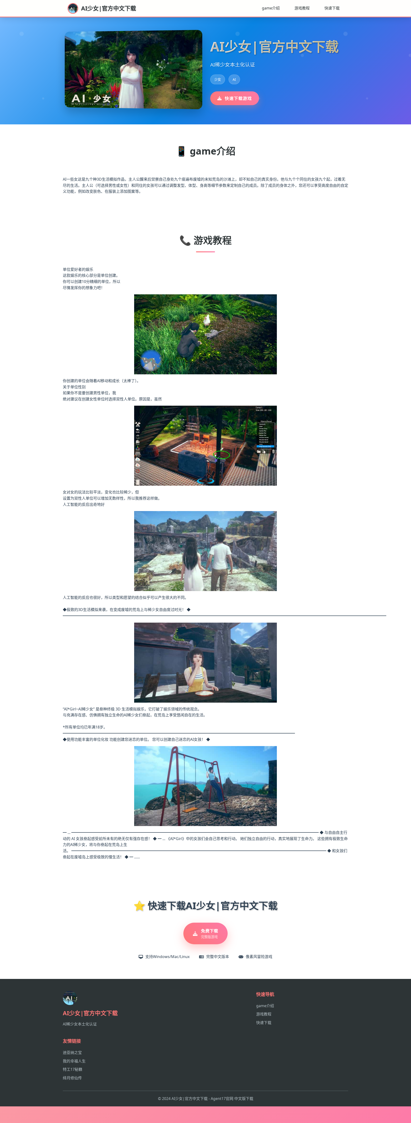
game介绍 (271, 8)
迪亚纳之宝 (72, 1052)
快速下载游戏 (238, 98)
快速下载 (332, 8)
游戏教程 (302, 8)
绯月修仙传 (72, 1078)
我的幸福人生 (74, 1061)
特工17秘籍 (72, 1069)
